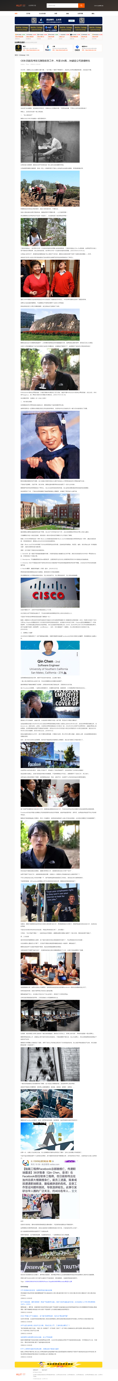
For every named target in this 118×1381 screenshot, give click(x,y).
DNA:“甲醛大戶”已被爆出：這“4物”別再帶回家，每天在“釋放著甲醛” (44, 1316)
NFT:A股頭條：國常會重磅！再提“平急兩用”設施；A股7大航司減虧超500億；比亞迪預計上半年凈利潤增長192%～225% (58, 1303)
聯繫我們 (35, 1370)
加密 (55, 13)
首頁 (16, 13)
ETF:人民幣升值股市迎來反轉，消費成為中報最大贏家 (40, 1349)
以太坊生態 (42, 13)
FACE (36, 1281)
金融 (67, 13)
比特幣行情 (45, 1378)
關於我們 (44, 1370)
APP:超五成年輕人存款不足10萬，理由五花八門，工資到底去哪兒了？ (45, 1325)
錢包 (93, 13)
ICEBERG (41, 1281)
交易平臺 (80, 13)
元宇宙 (28, 13)
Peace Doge (48, 1281)
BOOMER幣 (56, 1281)
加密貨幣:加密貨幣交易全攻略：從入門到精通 (36, 1337)
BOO (32, 1281)
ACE (29, 1281)
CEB (26, 1281)
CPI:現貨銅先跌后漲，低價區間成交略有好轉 (36, 1290)
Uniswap (22, 55)
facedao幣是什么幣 (66, 1281)
